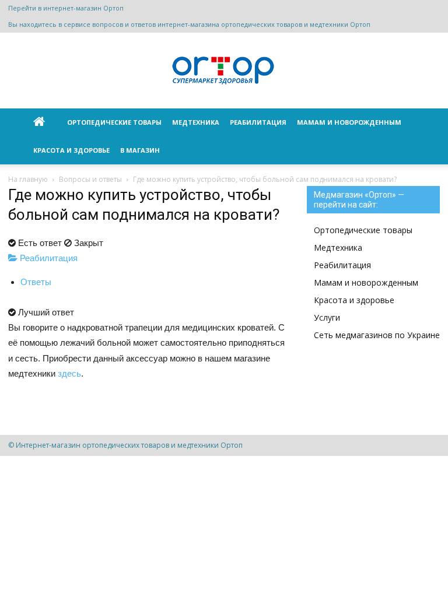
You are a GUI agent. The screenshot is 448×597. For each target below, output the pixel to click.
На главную (28, 179)
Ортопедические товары (114, 122)
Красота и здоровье (71, 150)
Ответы (35, 282)
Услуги (327, 317)
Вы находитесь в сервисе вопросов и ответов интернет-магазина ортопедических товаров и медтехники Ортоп (189, 24)
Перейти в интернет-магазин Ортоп (66, 7)
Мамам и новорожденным (349, 122)
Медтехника (195, 122)
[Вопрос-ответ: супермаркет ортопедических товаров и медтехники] (224, 71)
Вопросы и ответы (90, 179)
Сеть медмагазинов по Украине (377, 334)
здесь (69, 373)
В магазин (140, 150)
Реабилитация (258, 122)
